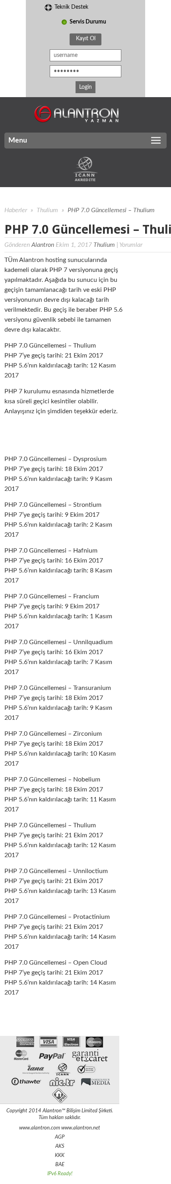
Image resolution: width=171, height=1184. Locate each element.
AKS (59, 1146)
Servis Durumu (88, 22)
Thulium (48, 210)
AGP (59, 1137)
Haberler (15, 210)
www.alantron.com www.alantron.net (59, 1128)
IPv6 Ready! (59, 1173)
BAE (59, 1164)
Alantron (42, 245)
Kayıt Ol (85, 38)
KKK (59, 1155)
